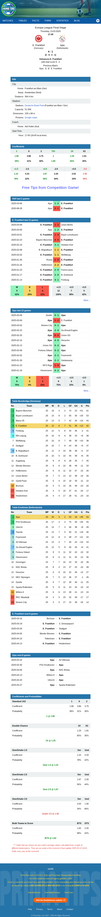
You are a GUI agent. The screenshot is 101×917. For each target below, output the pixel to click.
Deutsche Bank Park (34, 105)
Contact (69, 909)
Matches (8, 21)
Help (30, 909)
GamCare (68, 892)
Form (48, 21)
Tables (23, 21)
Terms (50, 909)
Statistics (62, 21)
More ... (87, 300)
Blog (77, 21)
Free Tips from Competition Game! (50, 188)
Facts (35, 21)
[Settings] (98, 21)
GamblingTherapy (52, 892)
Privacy (39, 909)
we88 (50, 869)
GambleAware (34, 892)
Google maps (31, 117)
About (59, 909)
